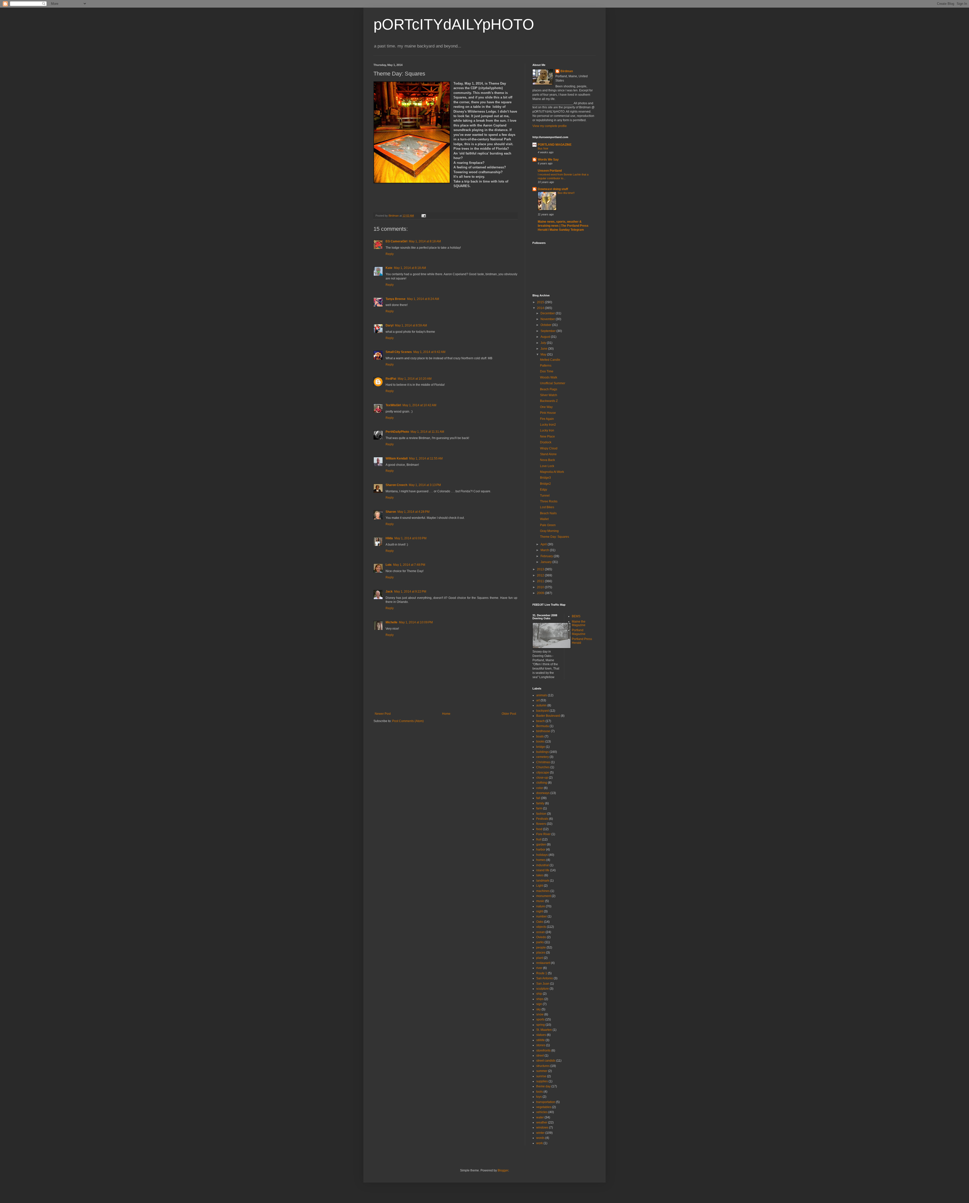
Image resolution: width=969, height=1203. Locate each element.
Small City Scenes (399, 352)
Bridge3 (545, 477)
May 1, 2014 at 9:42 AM (429, 352)
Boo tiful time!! (566, 192)
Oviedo (541, 937)
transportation (545, 1102)
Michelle (391, 622)
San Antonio (544, 978)
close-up (542, 777)
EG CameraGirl (396, 241)
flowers (541, 824)
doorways (543, 793)
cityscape (542, 772)
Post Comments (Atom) (408, 721)
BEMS (576, 616)
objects (541, 927)
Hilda (389, 538)
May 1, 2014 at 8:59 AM (411, 325)
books (540, 741)
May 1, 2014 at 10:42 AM (419, 405)
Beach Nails (548, 513)
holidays (542, 855)
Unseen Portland (550, 170)
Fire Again (547, 419)
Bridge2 (545, 483)
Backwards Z (549, 401)
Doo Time (546, 371)
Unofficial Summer (552, 383)
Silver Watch (548, 395)
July (544, 343)
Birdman (566, 71)
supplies (542, 1081)
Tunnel (545, 495)
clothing (541, 782)
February (547, 556)
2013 (541, 569)
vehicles (542, 1112)
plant (539, 958)
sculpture (542, 988)
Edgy (543, 489)
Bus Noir (543, 148)
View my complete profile (549, 126)
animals (541, 695)
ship (539, 993)
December (548, 313)
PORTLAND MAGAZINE (555, 144)
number (541, 916)
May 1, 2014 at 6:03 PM (410, 538)
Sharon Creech (396, 485)
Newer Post (383, 713)
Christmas (543, 762)
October (546, 325)
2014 (541, 308)
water (540, 1117)
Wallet (544, 519)
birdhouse (543, 731)
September (548, 331)
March (545, 550)
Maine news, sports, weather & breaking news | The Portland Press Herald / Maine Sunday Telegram (563, 226)
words (540, 1138)
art (538, 700)
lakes (540, 875)
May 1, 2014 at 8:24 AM (423, 299)
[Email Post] (423, 215)
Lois (389, 565)
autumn (541, 705)
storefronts (543, 1050)
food (539, 829)
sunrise (541, 1076)
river (539, 968)
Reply (390, 254)
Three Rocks (548, 501)
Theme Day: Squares (554, 537)
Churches (543, 767)
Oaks (539, 922)
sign (539, 1004)
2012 (541, 575)
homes (541, 860)
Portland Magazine (578, 631)
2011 (541, 581)
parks (540, 942)
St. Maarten (544, 1030)
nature (540, 906)
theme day (543, 1086)
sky (538, 1009)
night (539, 911)
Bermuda (542, 726)
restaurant (543, 963)
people (541, 947)
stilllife (540, 1040)
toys (539, 1096)
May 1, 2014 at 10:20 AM (415, 378)
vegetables (543, 1107)
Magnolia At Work (552, 472)
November (548, 319)
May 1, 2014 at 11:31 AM (427, 431)
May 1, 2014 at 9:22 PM (410, 591)
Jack (389, 591)
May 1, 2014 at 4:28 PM (413, 512)
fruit (538, 839)
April (544, 544)
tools (539, 1091)
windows (542, 1127)
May (544, 354)
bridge (540, 747)
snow (540, 1014)
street (540, 1055)
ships (540, 999)
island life (542, 870)
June (544, 348)
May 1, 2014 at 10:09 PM (416, 622)
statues (541, 1035)
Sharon (391, 512)
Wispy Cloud (548, 448)
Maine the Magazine (578, 623)
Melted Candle (550, 360)
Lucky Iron (547, 430)
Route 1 (541, 973)
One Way (546, 407)
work (539, 1143)
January (546, 562)
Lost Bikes (547, 507)
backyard (542, 710)
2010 (541, 587)
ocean (540, 932)
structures (543, 1066)
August (546, 337)
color (539, 788)
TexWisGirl (393, 405)
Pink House (548, 413)
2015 (541, 302)
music (540, 901)
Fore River (543, 834)
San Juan (542, 983)
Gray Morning (549, 531)
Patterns (545, 365)
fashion (541, 813)
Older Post (509, 713)
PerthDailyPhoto (397, 431)
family (540, 803)
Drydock (545, 442)
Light (539, 885)
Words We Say (548, 159)
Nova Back (547, 460)
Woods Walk (548, 377)
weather (541, 1122)
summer (541, 1071)
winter (540, 1133)
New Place (547, 436)
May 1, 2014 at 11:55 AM (426, 458)
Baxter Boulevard (548, 716)
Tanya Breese (396, 299)
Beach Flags (548, 389)
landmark (542, 880)
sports (540, 1019)
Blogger (503, 1170)
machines (543, 891)
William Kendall (397, 458)
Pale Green (548, 525)
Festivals (542, 819)
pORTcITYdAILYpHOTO (453, 24)
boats (540, 736)
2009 (541, 593)
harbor (540, 849)
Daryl (389, 325)
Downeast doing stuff (553, 189)
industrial (542, 865)
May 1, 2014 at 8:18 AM (425, 241)
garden (541, 844)
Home (446, 713)
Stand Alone (548, 454)
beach (540, 721)
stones (540, 1045)
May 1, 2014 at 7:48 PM (409, 565)
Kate (389, 268)
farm (539, 808)
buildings (542, 752)
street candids (545, 1060)
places (540, 952)
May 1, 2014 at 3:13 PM (425, 485)
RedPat (391, 378)
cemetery (542, 757)
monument (543, 896)
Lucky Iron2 (548, 424)
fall (538, 798)
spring (540, 1025)
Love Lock (547, 466)
